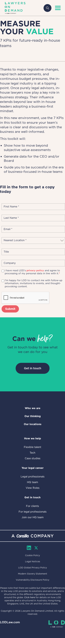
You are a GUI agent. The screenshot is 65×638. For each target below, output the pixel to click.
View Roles (32, 487)
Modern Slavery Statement (32, 573)
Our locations (32, 424)
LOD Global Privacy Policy (32, 567)
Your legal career (33, 467)
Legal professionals (32, 476)
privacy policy (35, 270)
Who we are (32, 408)
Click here (29, 597)
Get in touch (32, 368)
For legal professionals (33, 511)
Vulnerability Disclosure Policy (32, 580)
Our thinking (32, 416)
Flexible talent (32, 447)
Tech (32, 452)
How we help (32, 438)
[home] (15, 8)
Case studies (32, 458)
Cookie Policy (32, 555)
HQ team (32, 482)
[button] (57, 8)
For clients (32, 506)
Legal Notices (32, 561)
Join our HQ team (33, 517)
